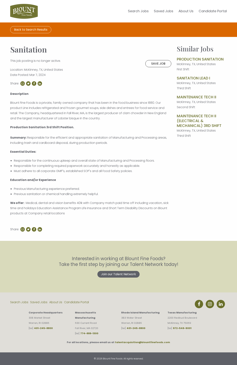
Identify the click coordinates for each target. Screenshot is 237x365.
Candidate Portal (213, 11)
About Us (185, 11)
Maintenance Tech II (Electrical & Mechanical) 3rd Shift (199, 120)
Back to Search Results (30, 29)
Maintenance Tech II (196, 97)
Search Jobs (138, 11)
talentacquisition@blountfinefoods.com (142, 342)
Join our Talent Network (118, 274)
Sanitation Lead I (193, 78)
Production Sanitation (200, 59)
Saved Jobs (163, 11)
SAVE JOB (158, 63)
